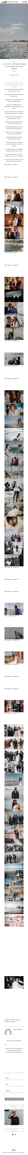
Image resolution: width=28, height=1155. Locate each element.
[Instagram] (15, 1134)
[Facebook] (12, 1134)
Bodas (14, 61)
